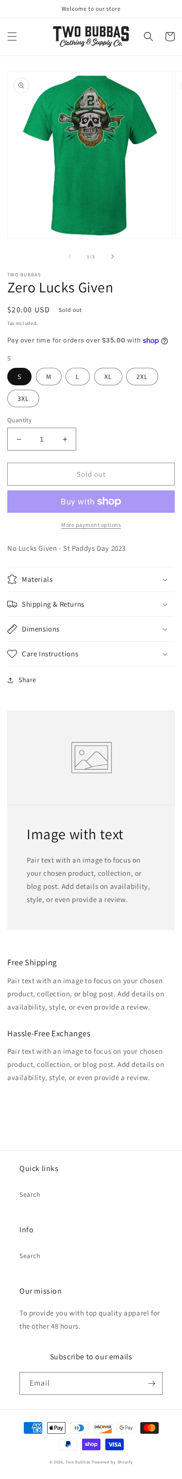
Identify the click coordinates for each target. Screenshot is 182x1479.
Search (30, 1194)
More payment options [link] (91, 524)
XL (108, 376)
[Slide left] (70, 256)
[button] (12, 36)
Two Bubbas (78, 1461)
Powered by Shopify (112, 1461)
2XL (142, 376)
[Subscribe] (151, 1383)
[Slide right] (112, 256)
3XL (23, 398)
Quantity (19, 420)
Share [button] (27, 679)
